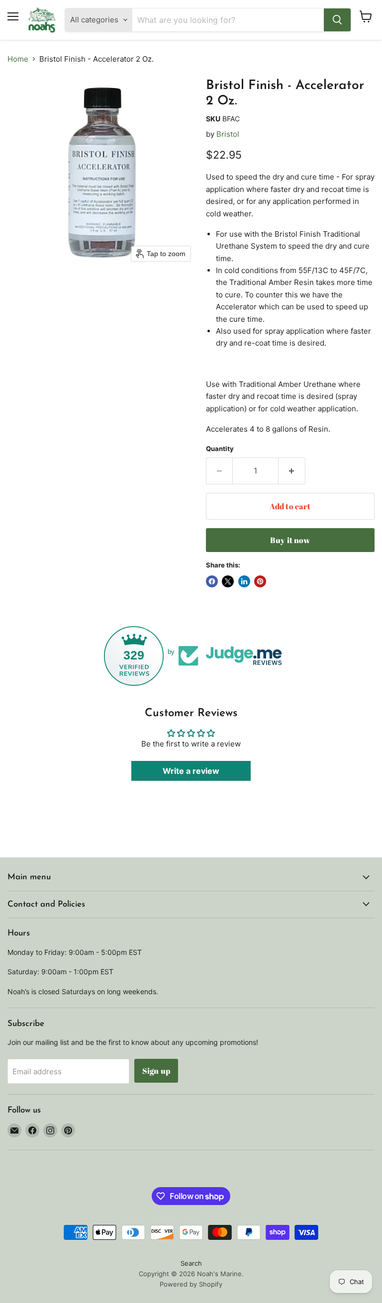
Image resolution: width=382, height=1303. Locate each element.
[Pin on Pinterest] (260, 581)
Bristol (227, 134)
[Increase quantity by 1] (292, 471)
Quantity (220, 449)
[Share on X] (228, 581)
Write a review (191, 771)
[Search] (337, 19)
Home (17, 59)
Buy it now (290, 540)
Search (191, 1263)
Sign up (156, 1070)
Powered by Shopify (191, 1284)
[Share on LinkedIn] (244, 581)
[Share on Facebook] (212, 581)
